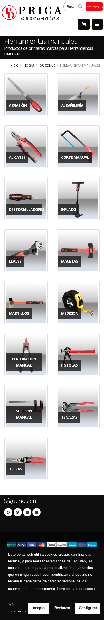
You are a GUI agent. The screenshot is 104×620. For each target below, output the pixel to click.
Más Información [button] (18, 607)
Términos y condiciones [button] (76, 589)
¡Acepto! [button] (39, 608)
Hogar (29, 65)
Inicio (14, 65)
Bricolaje (47, 65)
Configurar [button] (88, 608)
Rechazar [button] (62, 608)
